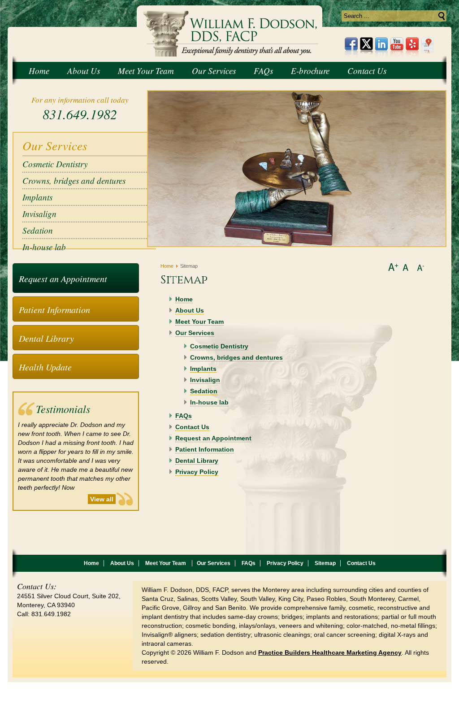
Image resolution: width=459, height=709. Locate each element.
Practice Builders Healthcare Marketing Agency (330, 652)
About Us (189, 310)
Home (166, 266)
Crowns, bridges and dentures (74, 180)
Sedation (37, 230)
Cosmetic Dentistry (54, 164)
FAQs (183, 415)
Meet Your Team (199, 321)
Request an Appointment (63, 278)
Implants (37, 197)
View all (101, 499)
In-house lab (44, 246)
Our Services (194, 332)
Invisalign (39, 213)
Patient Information (54, 309)
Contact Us (192, 427)
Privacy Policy (196, 471)
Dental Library (46, 338)
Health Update (45, 367)
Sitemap (325, 563)
